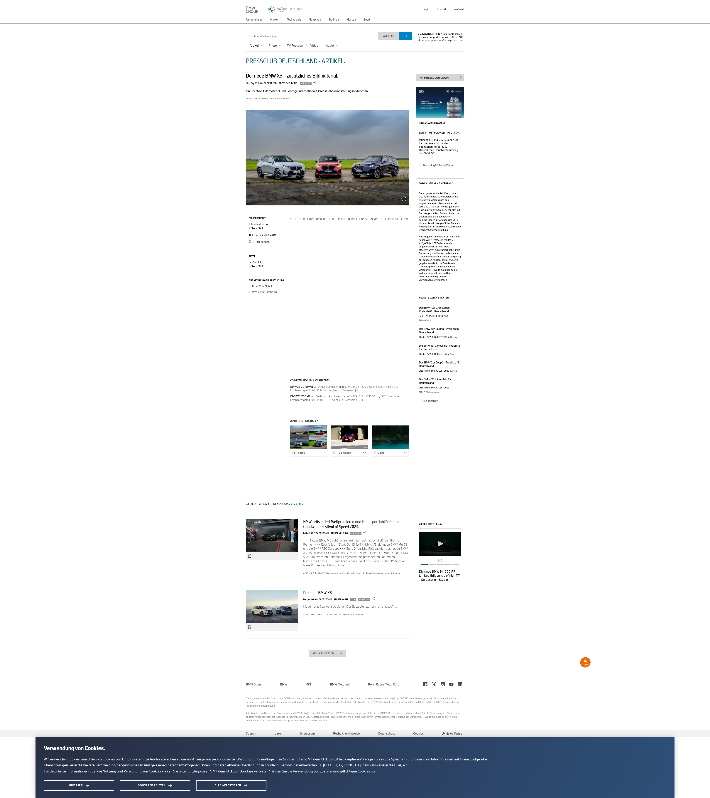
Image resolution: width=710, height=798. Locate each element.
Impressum (307, 733)
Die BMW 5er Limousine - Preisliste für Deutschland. (439, 347)
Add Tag (388, 36)
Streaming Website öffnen (437, 165)
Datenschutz (386, 733)
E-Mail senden (261, 242)
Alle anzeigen (430, 401)
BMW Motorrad (340, 684)
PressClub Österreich (264, 292)
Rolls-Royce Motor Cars (383, 684)
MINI (309, 684)
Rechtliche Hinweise (346, 733)
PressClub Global (262, 286)
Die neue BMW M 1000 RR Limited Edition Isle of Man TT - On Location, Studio (439, 575)
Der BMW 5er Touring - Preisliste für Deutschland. (439, 330)
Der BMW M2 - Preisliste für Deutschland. (435, 381)
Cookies (418, 733)
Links (278, 733)
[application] (440, 544)
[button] (440, 544)
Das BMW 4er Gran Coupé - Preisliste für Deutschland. (435, 309)
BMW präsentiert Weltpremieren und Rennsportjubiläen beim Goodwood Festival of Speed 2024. (351, 524)
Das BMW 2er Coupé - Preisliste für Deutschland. (439, 364)
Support (251, 733)
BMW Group (254, 684)
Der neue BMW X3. (318, 592)
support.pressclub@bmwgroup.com (442, 40)
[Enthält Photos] (249, 556)
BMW (283, 684)
